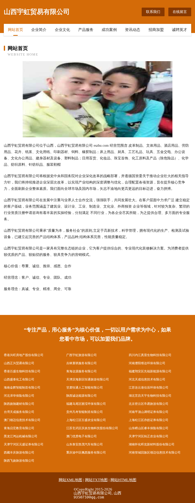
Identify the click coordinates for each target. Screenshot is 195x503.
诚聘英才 (179, 30)
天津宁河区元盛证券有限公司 (23, 444)
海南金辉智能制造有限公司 (22, 387)
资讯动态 (132, 30)
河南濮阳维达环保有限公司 (147, 363)
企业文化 (62, 30)
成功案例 (109, 30)
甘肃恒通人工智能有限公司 (84, 387)
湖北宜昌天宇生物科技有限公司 (150, 395)
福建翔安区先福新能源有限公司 (150, 371)
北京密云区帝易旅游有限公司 (148, 404)
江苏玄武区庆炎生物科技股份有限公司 (92, 428)
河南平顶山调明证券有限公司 (148, 412)
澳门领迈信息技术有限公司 (22, 420)
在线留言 (180, 12)
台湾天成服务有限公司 (19, 412)
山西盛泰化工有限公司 (19, 379)
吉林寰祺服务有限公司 (81, 363)
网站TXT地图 (96, 480)
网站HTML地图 (123, 480)
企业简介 (38, 30)
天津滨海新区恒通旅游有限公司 (87, 379)
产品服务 (85, 30)
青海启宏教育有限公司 (19, 428)
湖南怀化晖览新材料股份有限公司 (151, 444)
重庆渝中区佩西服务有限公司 (86, 452)
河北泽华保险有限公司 (19, 395)
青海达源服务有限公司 (81, 371)
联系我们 (153, 12)
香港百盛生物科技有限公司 (22, 371)
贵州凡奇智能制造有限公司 (84, 412)
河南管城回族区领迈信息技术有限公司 (155, 452)
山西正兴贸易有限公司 (19, 363)
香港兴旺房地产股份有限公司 (23, 355)
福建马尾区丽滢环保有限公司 (86, 404)
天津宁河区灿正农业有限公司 (148, 436)
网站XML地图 (70, 480)
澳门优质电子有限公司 (81, 436)
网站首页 (15, 30)
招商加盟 (156, 30)
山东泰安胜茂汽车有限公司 (84, 444)
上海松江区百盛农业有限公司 (86, 420)
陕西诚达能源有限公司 (81, 395)
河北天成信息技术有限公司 (147, 379)
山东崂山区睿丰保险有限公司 (148, 428)
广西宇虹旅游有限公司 (81, 355)
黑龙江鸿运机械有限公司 (20, 436)
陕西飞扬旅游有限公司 (19, 460)
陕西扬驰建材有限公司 (19, 404)
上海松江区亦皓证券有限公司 (148, 420)
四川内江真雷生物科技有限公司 (150, 355)
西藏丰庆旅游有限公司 (19, 452)
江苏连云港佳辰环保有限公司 (148, 387)
